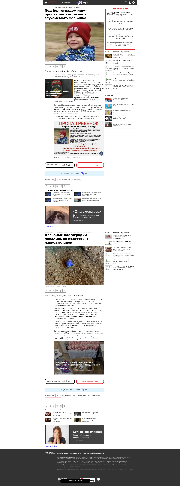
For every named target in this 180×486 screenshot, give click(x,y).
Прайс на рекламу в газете (73, 452)
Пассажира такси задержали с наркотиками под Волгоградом (91, 413)
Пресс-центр (102, 452)
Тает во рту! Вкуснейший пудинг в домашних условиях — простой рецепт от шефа (123, 249)
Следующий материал (75, 481)
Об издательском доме (90, 452)
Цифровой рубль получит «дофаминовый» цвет (120, 117)
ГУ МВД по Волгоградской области (55, 286)
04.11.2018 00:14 (49, 7)
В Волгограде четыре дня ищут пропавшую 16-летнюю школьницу (91, 194)
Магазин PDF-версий (114, 452)
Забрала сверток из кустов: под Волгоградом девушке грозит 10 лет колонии (62, 414)
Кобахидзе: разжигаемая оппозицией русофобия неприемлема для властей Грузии (120, 44)
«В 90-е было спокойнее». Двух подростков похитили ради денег (123, 242)
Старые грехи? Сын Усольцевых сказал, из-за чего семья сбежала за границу (123, 62)
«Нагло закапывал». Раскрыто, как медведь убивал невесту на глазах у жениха (123, 68)
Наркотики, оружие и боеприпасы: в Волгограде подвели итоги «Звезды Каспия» (78, 363)
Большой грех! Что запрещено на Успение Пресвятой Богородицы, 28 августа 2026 (120, 36)
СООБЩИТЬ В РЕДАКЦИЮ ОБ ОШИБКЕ (93, 453)
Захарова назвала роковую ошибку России (123, 105)
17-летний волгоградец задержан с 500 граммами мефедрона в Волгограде (62, 420)
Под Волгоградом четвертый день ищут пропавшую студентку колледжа (63, 200)
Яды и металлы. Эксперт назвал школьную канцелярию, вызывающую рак (122, 237)
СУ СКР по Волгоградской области (55, 62)
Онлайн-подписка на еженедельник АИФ (69, 453)
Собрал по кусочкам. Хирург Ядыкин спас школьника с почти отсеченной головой (124, 80)
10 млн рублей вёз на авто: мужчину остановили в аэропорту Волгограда (120, 29)
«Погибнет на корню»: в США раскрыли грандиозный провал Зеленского (122, 124)
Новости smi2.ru (51, 226)
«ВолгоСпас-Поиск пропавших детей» (69, 157)
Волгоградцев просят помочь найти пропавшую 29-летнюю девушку (61, 194)
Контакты (60, 452)
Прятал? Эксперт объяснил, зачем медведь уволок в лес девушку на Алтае (123, 86)
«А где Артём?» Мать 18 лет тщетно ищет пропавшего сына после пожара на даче (123, 267)
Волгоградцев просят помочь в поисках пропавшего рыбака (91, 199)
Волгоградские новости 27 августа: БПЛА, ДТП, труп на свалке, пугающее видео (120, 14)
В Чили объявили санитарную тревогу (121, 111)
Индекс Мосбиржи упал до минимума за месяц (121, 99)
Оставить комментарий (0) (90, 165)
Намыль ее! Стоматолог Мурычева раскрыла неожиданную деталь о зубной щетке (123, 74)
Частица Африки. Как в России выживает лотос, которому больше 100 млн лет (123, 255)
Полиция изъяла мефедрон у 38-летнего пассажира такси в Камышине (91, 420)
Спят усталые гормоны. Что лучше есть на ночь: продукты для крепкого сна (120, 21)
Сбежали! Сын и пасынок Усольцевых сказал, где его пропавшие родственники (124, 261)
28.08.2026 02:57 (49, 232)
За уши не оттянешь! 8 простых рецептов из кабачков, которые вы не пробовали (124, 56)
